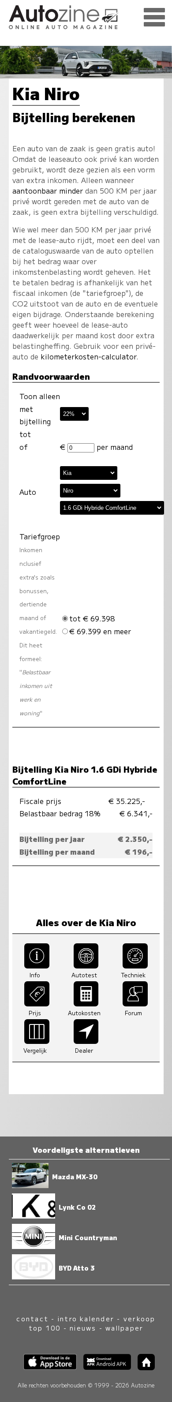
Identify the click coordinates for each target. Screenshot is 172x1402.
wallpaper (124, 1327)
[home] (143, 1367)
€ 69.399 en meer (100, 631)
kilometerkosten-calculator (88, 356)
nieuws (83, 1327)
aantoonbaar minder (47, 190)
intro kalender (86, 1318)
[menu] (154, 17)
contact (32, 1318)
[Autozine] (86, 16)
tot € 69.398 (92, 618)
